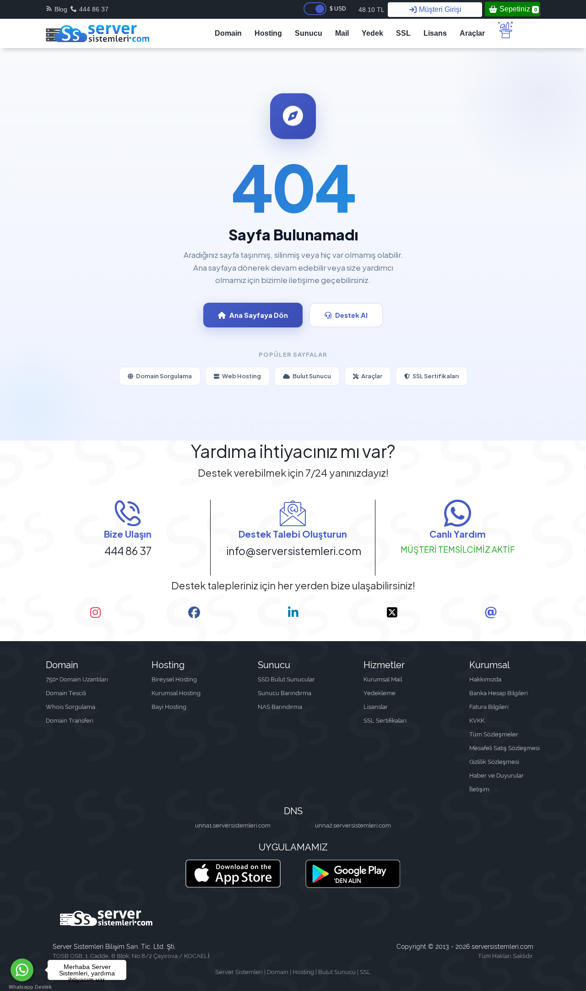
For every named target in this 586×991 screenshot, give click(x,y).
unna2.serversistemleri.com (353, 825)
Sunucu (308, 33)
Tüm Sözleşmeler (493, 734)
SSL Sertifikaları (435, 376)
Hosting (268, 33)
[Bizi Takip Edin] (95, 612)
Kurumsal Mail (383, 679)
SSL (403, 33)
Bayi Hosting (169, 706)
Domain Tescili (66, 693)
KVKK (476, 720)
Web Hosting (241, 376)
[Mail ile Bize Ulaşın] (490, 612)
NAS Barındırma (280, 706)
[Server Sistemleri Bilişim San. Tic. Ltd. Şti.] (97, 33)
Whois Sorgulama (70, 706)
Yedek (372, 33)
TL (371, 9)
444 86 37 (94, 9)
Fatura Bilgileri (489, 706)
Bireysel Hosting (174, 679)
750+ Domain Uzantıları (77, 679)
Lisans (435, 33)
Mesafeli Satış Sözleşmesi (504, 748)
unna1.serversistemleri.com (233, 825)
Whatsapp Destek (22, 987)
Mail (342, 33)
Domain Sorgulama (164, 376)
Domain (228, 33)
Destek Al (351, 314)
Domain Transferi (69, 720)
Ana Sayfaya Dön (258, 314)
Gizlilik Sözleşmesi (494, 761)
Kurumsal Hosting (176, 693)
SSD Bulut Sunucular (286, 679)
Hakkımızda (485, 679)
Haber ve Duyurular (496, 775)
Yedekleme (380, 693)
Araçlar (472, 33)
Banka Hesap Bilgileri (498, 693)
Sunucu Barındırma (284, 693)
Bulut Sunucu (312, 376)
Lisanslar (376, 706)
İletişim (479, 789)
